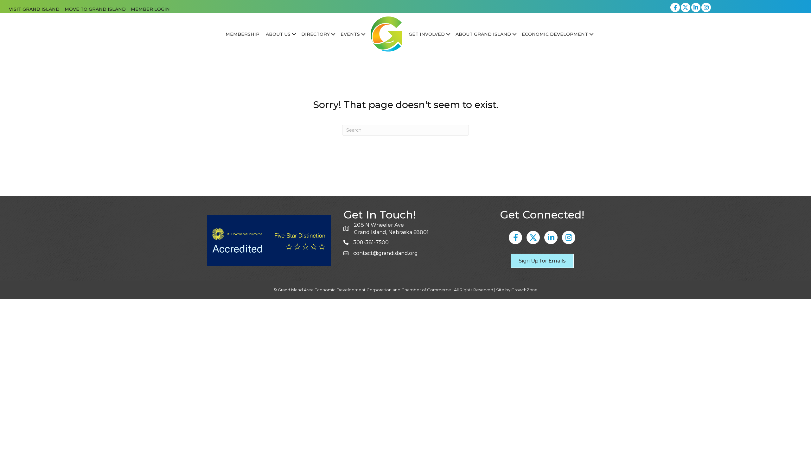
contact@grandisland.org (385, 253)
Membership (242, 34)
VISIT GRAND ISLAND (34, 9)
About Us (278, 34)
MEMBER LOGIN (150, 9)
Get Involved (427, 34)
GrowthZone (524, 289)
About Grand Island (483, 34)
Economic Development (555, 34)
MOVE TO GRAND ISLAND (95, 9)
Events (350, 34)
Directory (315, 34)
